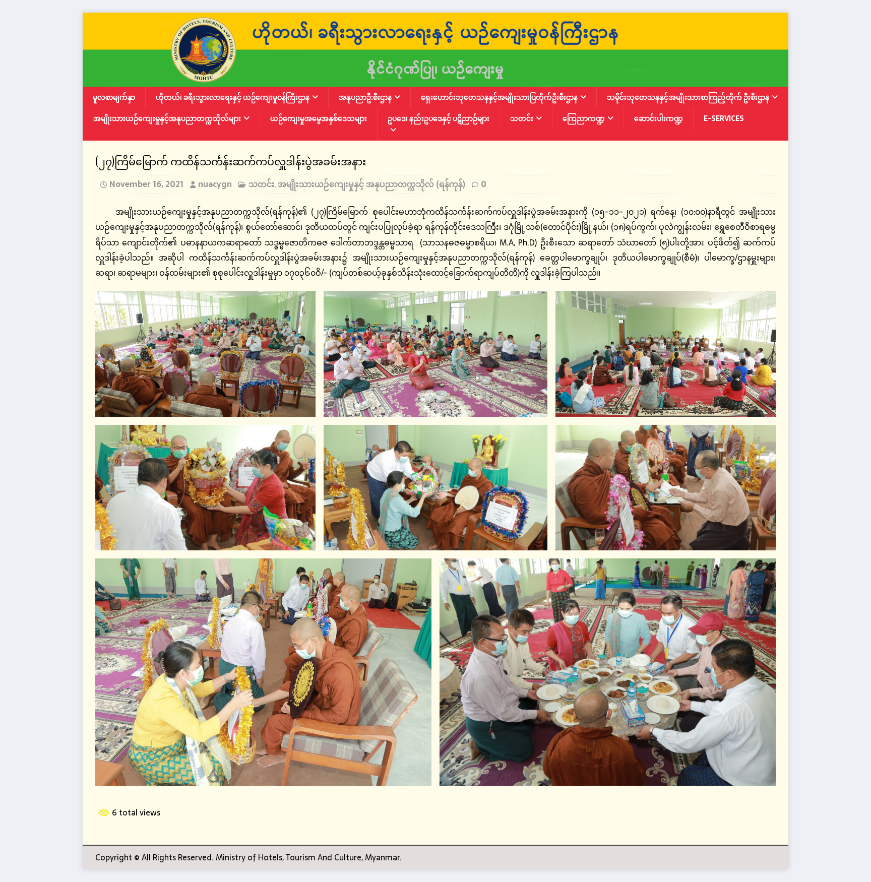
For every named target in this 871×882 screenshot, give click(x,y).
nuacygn (215, 184)
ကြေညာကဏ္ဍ (584, 118)
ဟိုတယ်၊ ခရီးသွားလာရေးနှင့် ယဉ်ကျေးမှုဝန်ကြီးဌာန (232, 97)
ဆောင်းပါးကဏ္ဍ (658, 118)
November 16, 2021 (146, 184)
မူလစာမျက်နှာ (114, 97)
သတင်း (521, 118)
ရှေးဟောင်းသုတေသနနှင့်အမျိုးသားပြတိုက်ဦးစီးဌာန (499, 97)
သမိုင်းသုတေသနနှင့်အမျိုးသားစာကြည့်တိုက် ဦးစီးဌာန (688, 97)
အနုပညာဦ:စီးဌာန (365, 97)
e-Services (724, 118)
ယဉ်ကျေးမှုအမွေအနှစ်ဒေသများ (318, 118)
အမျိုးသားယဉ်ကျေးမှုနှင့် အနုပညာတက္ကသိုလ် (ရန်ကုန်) (371, 184)
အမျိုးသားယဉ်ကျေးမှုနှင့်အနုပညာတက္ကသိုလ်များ (167, 118)
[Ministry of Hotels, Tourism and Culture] (435, 79)
